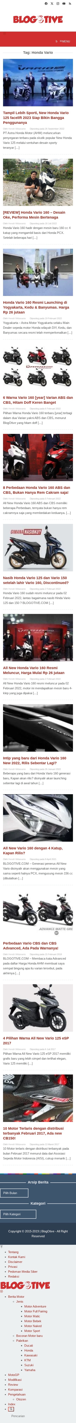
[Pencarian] (11, 1409)
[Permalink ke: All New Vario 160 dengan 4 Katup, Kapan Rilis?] (38, 819)
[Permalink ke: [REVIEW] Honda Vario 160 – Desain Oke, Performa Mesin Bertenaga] (38, 184)
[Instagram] (58, 4)
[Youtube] (64, 4)
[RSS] (70, 4)
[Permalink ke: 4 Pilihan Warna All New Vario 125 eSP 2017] (38, 1010)
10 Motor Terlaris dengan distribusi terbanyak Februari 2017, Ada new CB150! (33, 1133)
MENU (66, 41)
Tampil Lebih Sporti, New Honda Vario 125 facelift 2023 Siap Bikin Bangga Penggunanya (36, 118)
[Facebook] (46, 4)
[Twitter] (52, 4)
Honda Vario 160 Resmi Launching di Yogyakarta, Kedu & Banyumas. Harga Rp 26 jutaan (36, 307)
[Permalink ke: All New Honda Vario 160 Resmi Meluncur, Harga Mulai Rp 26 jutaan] (38, 639)
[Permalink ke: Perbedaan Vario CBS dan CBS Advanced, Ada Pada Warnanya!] (38, 914)
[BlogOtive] (38, 19)
